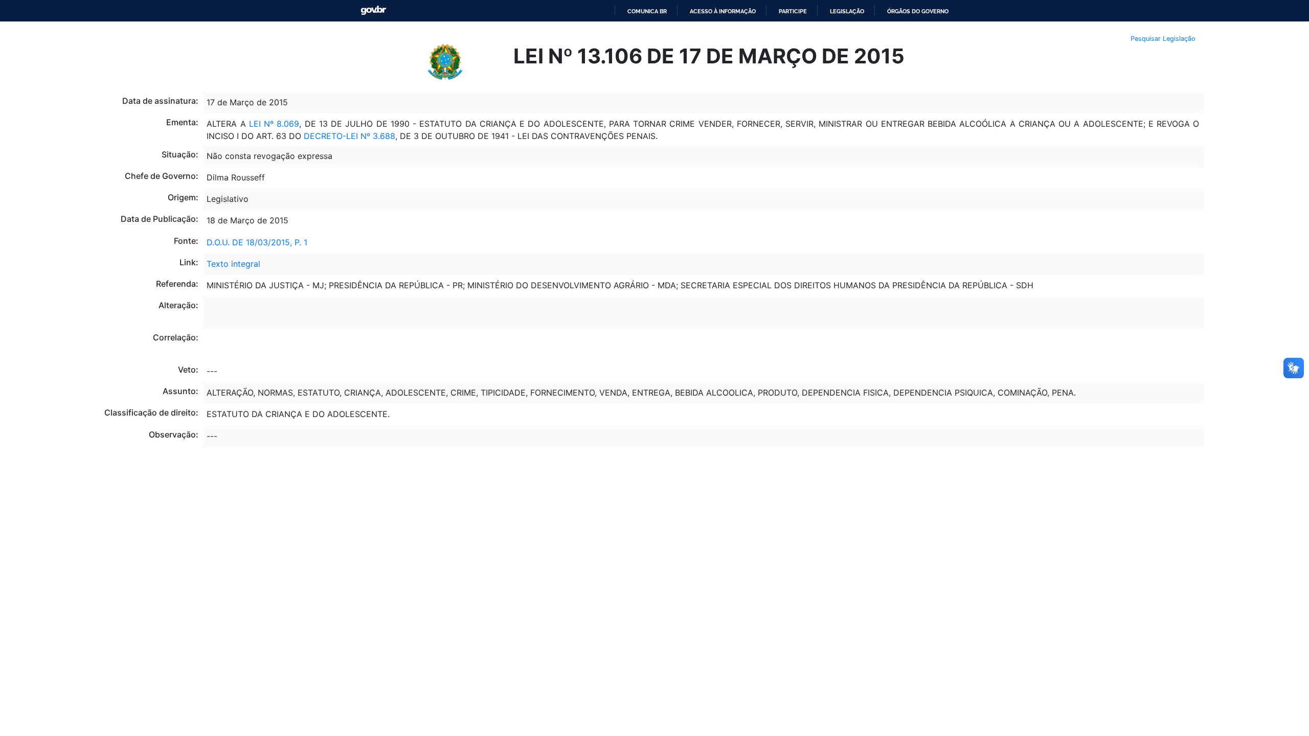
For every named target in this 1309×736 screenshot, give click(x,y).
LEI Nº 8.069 (274, 124)
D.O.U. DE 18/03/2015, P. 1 (257, 242)
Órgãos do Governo (918, 11)
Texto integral (233, 264)
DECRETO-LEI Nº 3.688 (349, 136)
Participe (793, 11)
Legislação (847, 11)
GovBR (373, 10)
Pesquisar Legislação (1163, 38)
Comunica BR (647, 11)
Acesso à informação (723, 11)
